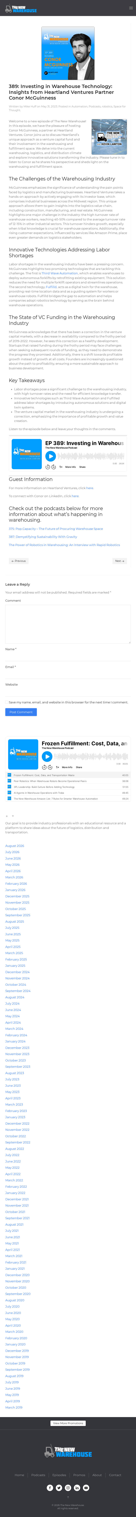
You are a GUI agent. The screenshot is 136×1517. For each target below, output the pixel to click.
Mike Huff (30, 106)
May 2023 (12, 1092)
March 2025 (14, 953)
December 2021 (17, 1199)
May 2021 (12, 1243)
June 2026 (13, 858)
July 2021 (12, 1231)
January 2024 (15, 1041)
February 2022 (16, 1186)
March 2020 (14, 1332)
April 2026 (13, 871)
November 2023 (17, 1054)
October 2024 (15, 984)
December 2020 (17, 1275)
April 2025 (13, 947)
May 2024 (12, 1016)
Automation (79, 106)
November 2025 (17, 902)
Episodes (59, 1475)
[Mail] (30, 727)
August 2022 (14, 1149)
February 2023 (16, 1111)
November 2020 (17, 1281)
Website (11, 684)
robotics (107, 106)
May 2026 (12, 864)
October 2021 (15, 1212)
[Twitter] (11, 727)
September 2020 (17, 1294)
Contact (115, 1475)
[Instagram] (16, 727)
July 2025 (12, 928)
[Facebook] (6, 727)
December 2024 (17, 972)
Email (10, 667)
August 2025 (14, 921)
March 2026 (14, 877)
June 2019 (12, 1388)
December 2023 (17, 1048)
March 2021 (13, 1256)
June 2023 (13, 1085)
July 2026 (12, 852)
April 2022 (13, 1174)
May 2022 (12, 1167)
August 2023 (14, 1073)
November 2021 (17, 1205)
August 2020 (14, 1300)
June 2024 (13, 1010)
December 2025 (17, 896)
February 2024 (16, 1035)
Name (10, 649)
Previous (20, 561)
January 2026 (15, 890)
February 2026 (16, 883)
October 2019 (15, 1363)
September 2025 (17, 915)
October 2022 (15, 1136)
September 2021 (17, 1218)
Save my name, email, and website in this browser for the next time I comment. (68, 702)
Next (118, 561)
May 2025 (12, 940)
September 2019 (17, 1369)
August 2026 (14, 846)
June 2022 (13, 1161)
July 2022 (12, 1155)
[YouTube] (25, 727)
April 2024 (13, 1022)
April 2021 (12, 1250)
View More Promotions (68, 1423)
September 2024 (17, 991)
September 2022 (17, 1142)
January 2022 (15, 1193)
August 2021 (14, 1224)
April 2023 (13, 1098)
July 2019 (12, 1382)
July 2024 (12, 1003)
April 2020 (13, 1325)
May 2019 (12, 1395)
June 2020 (13, 1313)
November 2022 (17, 1130)
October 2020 (15, 1287)
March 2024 (14, 1029)
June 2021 (12, 1237)
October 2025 (15, 909)
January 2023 (15, 1117)
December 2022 (17, 1123)
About (97, 1475)
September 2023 (17, 1066)
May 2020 (12, 1319)
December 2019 (17, 1351)
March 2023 (14, 1104)
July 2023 (12, 1079)
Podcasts (95, 106)
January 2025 (15, 965)
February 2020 (16, 1338)
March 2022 (14, 1180)
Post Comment (21, 712)
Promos (79, 1475)
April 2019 (12, 1401)
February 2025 (16, 959)
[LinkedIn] (21, 727)
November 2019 (17, 1357)
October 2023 (15, 1060)
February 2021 (15, 1262)
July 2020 (12, 1306)
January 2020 (15, 1344)
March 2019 (13, 1407)
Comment (13, 600)
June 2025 (13, 934)
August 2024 (14, 997)
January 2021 (15, 1268)
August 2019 (14, 1376)
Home (19, 1475)
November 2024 (17, 978)
